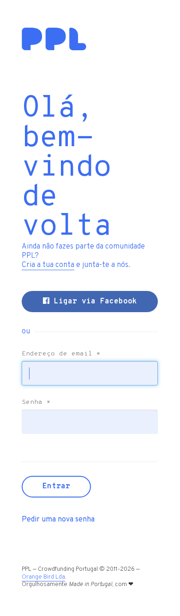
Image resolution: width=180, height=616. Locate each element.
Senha (36, 402)
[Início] (54, 48)
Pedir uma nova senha (58, 519)
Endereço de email (61, 354)
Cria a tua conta (48, 265)
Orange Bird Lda (43, 577)
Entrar (56, 486)
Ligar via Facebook (93, 301)
